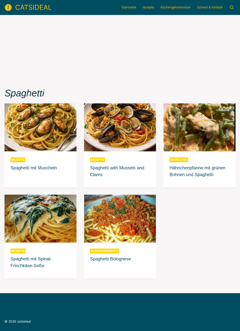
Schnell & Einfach (210, 7)
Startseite (129, 7)
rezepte (148, 7)
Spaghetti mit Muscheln (33, 167)
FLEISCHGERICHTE (105, 251)
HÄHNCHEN (179, 159)
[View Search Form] (232, 7)
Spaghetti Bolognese (110, 258)
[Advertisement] (120, 43)
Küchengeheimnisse (175, 7)
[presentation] (40, 127)
